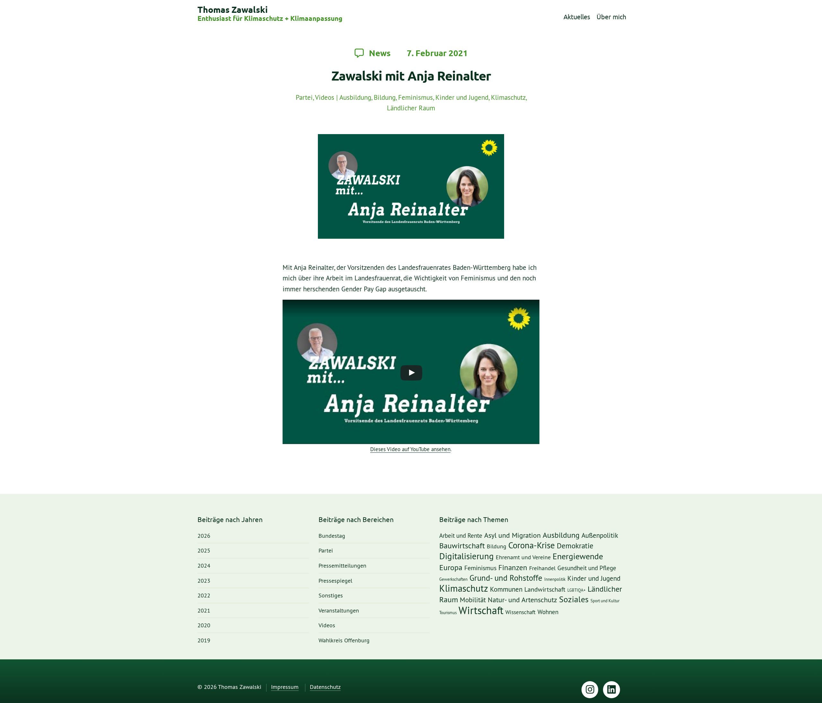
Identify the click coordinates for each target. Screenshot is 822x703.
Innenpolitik (554, 579)
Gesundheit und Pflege (586, 568)
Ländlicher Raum (411, 108)
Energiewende (578, 556)
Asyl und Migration (512, 536)
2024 (203, 565)
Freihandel (542, 568)
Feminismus (415, 97)
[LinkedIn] (611, 689)
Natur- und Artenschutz (522, 600)
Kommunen (506, 589)
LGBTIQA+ (576, 590)
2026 (203, 536)
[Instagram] (590, 689)
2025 (203, 550)
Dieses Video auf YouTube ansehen (410, 449)
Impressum (285, 687)
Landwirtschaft (544, 589)
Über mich (611, 17)
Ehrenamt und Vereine (523, 557)
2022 (203, 595)
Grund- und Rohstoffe (505, 578)
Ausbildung (355, 97)
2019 (203, 640)
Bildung (385, 97)
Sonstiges (331, 595)
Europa (450, 567)
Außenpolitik (600, 535)
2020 (203, 625)
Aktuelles (577, 17)
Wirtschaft (481, 611)
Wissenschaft (520, 612)
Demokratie (575, 546)
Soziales (574, 599)
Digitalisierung (466, 557)
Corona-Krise (531, 546)
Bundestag (332, 536)
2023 (203, 581)
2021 (203, 610)
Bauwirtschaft (462, 546)
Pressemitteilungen (342, 565)
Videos (324, 97)
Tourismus (448, 612)
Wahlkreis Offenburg (344, 640)
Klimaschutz (508, 97)
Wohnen (548, 612)
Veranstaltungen (339, 610)
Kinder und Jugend (461, 97)
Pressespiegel (335, 581)
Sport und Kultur (604, 600)
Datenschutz (325, 687)
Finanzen (512, 568)
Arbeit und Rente (460, 536)
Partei (304, 97)
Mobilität (473, 600)
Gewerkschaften (453, 579)
